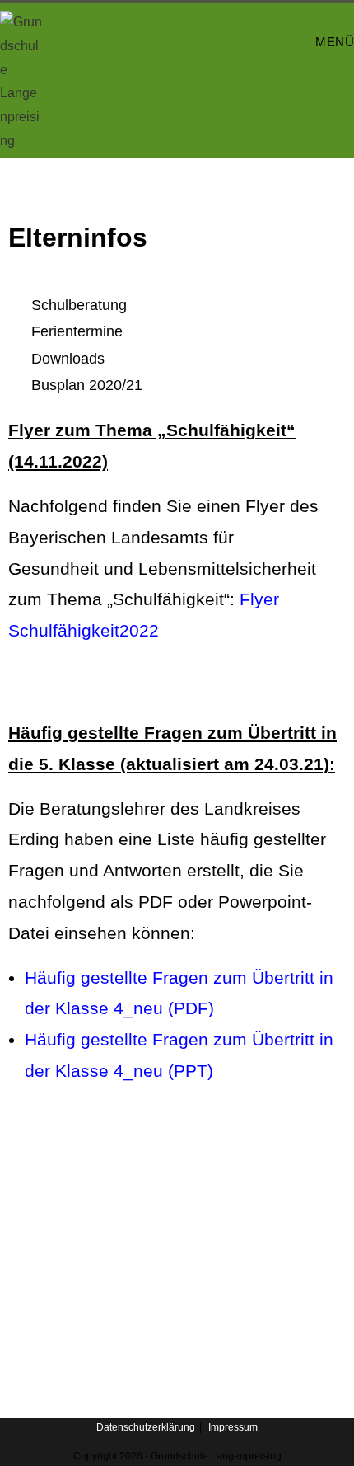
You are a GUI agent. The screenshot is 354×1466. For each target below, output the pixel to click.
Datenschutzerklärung (145, 1427)
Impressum (233, 1427)
